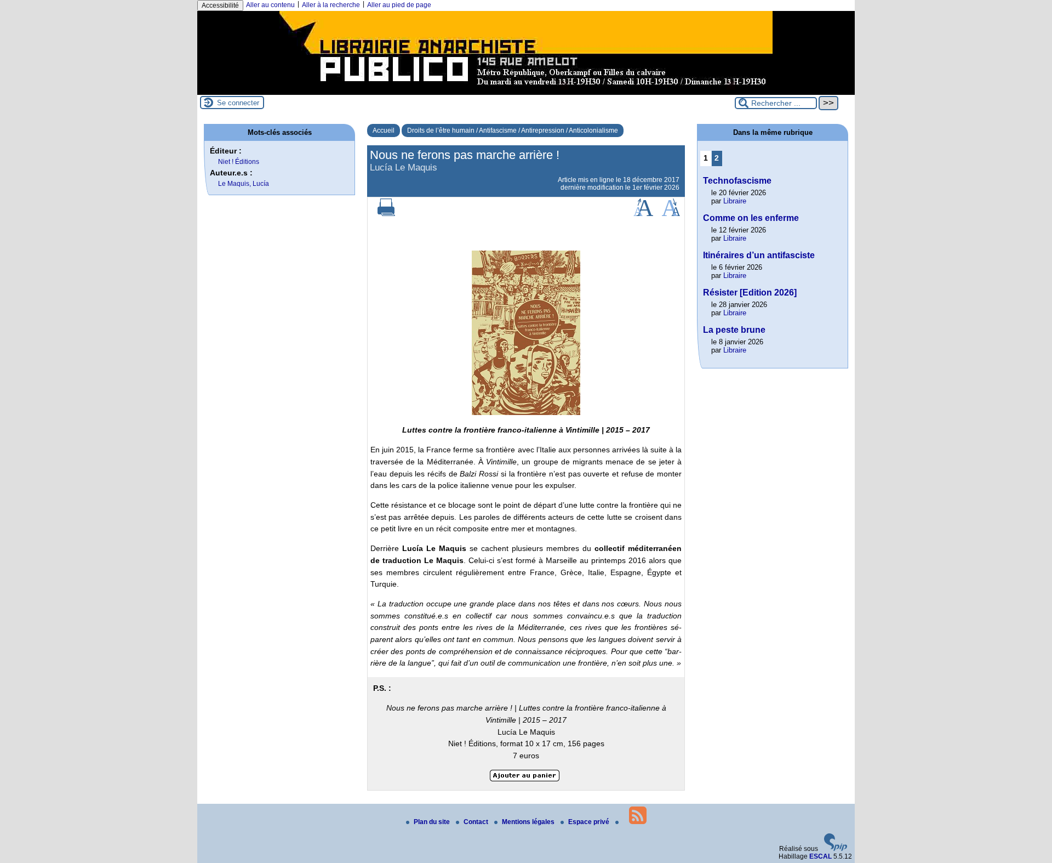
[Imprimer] (386, 214)
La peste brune (734, 329)
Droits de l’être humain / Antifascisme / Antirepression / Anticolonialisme (512, 130)
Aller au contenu (270, 5)
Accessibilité (220, 5)
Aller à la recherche (331, 5)
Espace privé (589, 822)
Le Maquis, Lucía (243, 184)
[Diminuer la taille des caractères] (671, 214)
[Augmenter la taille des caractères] (643, 214)
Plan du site (432, 822)
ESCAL (820, 856)
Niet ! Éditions (238, 162)
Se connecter (238, 103)
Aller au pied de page (399, 5)
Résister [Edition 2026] (750, 292)
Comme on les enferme (751, 218)
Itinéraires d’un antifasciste (759, 255)
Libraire (734, 201)
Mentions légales (529, 822)
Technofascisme (737, 180)
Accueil (384, 130)
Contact (477, 822)
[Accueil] (526, 91)
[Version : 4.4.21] (835, 849)
